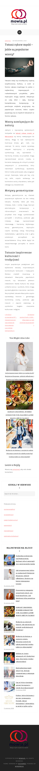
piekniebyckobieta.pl (11, 536)
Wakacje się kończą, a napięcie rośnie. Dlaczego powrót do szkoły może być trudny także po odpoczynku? (19, 453)
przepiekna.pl (8, 515)
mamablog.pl (8, 531)
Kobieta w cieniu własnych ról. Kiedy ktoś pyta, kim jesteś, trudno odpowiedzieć (25, 658)
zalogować (16, 469)
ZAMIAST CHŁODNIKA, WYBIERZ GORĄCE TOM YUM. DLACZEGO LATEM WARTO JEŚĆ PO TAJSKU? (19, 415)
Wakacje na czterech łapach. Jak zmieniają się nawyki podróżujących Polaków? (25, 626)
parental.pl (8, 525)
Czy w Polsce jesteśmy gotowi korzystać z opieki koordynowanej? (25, 685)
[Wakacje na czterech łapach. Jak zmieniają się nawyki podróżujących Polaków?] (9, 626)
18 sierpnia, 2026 (9, 566)
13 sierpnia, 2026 (9, 632)
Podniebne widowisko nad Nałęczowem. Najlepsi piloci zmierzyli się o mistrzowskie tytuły (25, 560)
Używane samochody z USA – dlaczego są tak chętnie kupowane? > (27, 320)
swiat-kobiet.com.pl (11, 520)
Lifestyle (8, 41)
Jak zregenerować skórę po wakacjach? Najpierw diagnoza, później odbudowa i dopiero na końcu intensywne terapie (19, 376)
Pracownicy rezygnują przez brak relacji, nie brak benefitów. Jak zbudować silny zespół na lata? (25, 595)
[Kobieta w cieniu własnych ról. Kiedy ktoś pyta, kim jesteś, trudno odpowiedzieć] (9, 657)
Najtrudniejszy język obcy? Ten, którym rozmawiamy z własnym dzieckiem (25, 672)
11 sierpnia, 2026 (21, 690)
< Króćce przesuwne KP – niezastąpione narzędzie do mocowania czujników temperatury (11, 323)
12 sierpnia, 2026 (9, 649)
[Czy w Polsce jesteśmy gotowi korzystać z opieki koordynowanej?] (9, 686)
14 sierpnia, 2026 (9, 586)
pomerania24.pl (9, 509)
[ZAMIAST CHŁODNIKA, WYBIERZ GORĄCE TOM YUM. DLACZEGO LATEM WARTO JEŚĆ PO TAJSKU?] (9, 611)
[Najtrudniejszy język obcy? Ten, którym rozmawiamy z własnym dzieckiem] (9, 672)
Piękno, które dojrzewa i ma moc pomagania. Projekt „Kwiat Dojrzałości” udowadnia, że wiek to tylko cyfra (25, 701)
